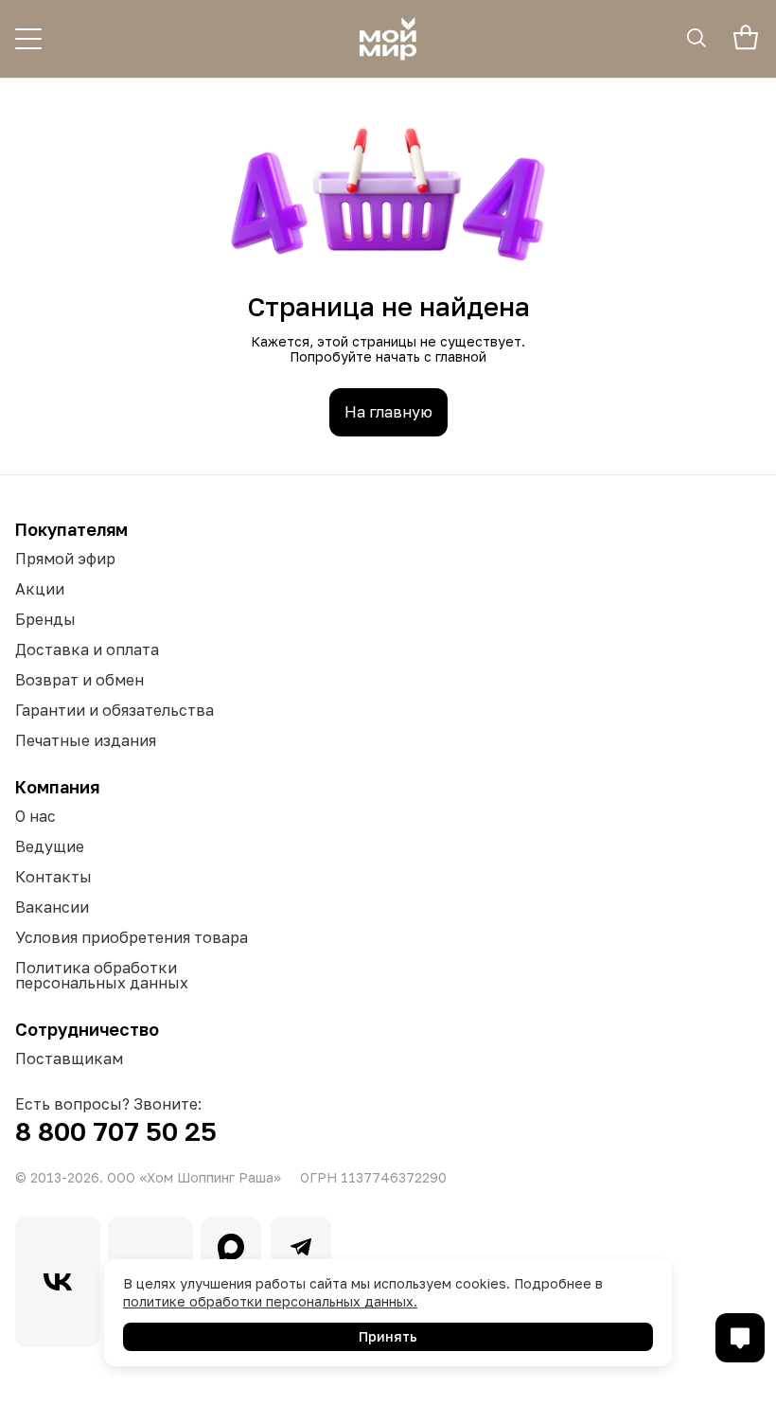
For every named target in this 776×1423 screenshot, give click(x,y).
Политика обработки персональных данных (101, 975)
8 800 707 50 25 (116, 1131)
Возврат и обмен (79, 679)
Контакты (53, 876)
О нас (35, 816)
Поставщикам (69, 1058)
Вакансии (52, 907)
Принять (388, 1336)
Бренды (45, 619)
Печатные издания (85, 740)
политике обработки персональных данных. (270, 1301)
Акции (39, 588)
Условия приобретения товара (131, 937)
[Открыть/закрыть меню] (28, 38)
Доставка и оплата (87, 649)
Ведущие (49, 846)
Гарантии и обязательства (114, 710)
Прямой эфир (65, 558)
